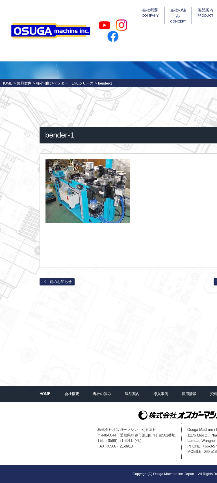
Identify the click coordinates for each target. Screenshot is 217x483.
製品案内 (132, 394)
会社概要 (150, 12)
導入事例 (160, 394)
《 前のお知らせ (57, 282)
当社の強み (178, 15)
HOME (45, 394)
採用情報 (189, 394)
